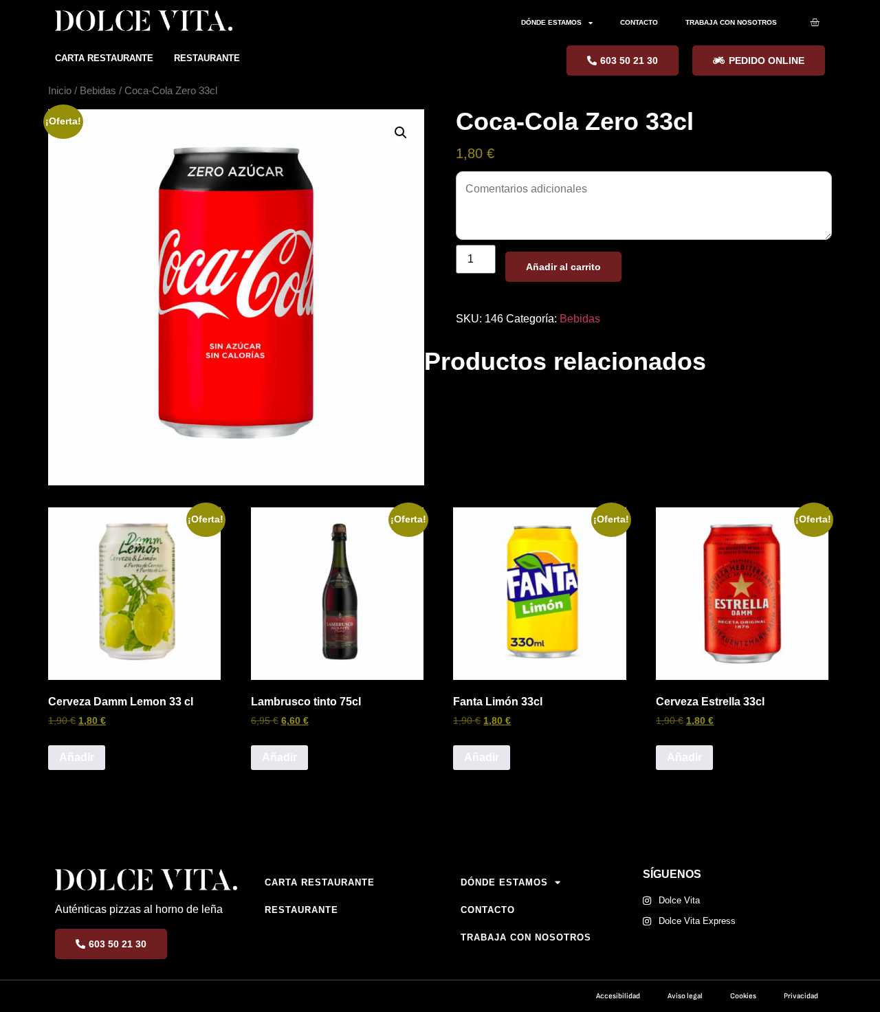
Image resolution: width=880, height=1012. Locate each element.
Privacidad (801, 995)
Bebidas (98, 90)
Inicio (60, 90)
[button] (400, 132)
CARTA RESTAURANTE (104, 58)
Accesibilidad (618, 995)
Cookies (743, 995)
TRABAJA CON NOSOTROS (731, 22)
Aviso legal (685, 995)
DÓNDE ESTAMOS (551, 22)
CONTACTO (639, 22)
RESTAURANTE (207, 58)
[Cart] (814, 22)
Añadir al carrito (563, 266)
